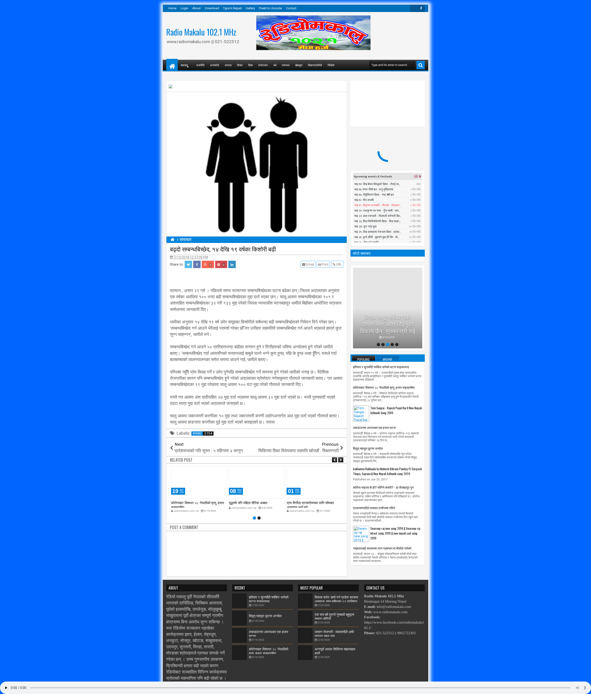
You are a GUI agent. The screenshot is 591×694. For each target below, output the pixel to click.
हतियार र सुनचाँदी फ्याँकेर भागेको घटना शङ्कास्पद (381, 366)
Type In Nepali (232, 8)
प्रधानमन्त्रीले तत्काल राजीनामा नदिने (374, 507)
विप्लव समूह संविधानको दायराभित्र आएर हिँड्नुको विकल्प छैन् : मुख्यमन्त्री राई (387, 324)
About (196, 8)
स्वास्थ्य (285, 65)
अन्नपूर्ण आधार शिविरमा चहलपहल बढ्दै (335, 650)
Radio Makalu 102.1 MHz (201, 32)
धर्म (274, 65)
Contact (291, 8)
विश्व (250, 65)
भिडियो (331, 65)
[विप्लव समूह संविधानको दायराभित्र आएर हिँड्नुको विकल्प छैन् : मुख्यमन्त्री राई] (387, 308)
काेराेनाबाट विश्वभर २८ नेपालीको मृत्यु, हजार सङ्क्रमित (197, 504)
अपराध (228, 65)
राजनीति (200, 65)
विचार (240, 65)
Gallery (250, 8)
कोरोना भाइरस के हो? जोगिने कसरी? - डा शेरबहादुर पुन (383, 487)
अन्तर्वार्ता (214, 65)
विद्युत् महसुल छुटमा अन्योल (368, 448)
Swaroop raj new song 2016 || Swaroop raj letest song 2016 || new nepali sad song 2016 (395, 533)
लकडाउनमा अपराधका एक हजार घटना (374, 427)
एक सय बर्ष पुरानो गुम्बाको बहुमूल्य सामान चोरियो (334, 616)
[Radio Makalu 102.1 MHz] (172, 64)
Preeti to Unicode (270, 8)
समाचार (202, 433)
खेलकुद (298, 65)
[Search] (420, 65)
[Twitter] (413, 8)
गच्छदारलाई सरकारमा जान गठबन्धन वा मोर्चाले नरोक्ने (382, 548)
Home (172, 8)
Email (309, 264)
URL (338, 264)
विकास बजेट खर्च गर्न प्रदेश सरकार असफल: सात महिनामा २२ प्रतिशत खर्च (336, 601)
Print (325, 264)
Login (184, 8)
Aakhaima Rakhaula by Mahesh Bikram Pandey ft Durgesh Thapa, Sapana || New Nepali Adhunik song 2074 (387, 471)
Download (212, 8)
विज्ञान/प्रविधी (315, 65)
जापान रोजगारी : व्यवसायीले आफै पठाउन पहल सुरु (334, 633)
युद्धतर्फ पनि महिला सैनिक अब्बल (248, 502)
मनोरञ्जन (263, 65)
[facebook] (421, 8)
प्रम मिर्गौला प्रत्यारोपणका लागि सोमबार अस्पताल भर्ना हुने (310, 504)
